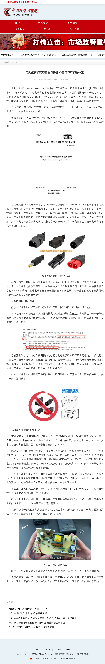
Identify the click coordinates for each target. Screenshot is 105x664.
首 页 (18, 23)
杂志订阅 (67, 650)
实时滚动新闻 (7, 55)
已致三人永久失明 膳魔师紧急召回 (74, 55)
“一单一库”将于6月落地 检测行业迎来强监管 (31, 627)
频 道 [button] (47, 29)
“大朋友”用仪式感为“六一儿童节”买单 (28, 609)
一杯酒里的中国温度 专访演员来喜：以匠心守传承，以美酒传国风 (43, 618)
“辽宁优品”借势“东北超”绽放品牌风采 (28, 613)
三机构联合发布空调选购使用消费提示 (35, 55)
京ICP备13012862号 (67, 659)
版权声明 (57, 650)
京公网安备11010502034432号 (44, 659)
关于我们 (37, 650)
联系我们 (47, 650)
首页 (13, 62)
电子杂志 (74, 29)
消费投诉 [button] (20, 29)
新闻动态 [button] (43, 23)
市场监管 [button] (72, 23)
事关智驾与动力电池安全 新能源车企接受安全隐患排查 (37, 622)
